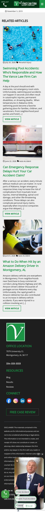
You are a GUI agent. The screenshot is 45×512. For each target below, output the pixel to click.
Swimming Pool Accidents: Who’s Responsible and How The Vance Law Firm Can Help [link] (22, 74)
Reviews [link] (10, 386)
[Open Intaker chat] (18, 511)
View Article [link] (12, 119)
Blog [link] (8, 377)
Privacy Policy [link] (9, 494)
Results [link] (9, 382)
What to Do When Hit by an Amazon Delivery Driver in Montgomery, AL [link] (22, 265)
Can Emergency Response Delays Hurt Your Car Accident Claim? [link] (20, 171)
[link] (5, 5)
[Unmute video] (29, 479)
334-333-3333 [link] (13, 363)
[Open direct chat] (38, 454)
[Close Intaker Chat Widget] (42, 454)
